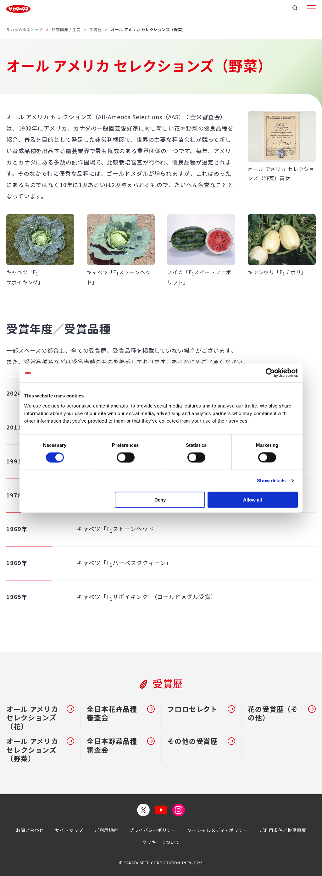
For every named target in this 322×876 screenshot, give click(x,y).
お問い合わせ (30, 830)
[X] (143, 810)
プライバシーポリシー (152, 830)
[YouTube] (161, 810)
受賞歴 (96, 29)
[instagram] (178, 810)
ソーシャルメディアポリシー (217, 830)
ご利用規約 (106, 830)
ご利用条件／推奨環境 (282, 830)
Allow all (252, 499)
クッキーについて (161, 842)
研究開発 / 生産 (66, 29)
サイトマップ (69, 830)
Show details (271, 480)
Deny (160, 499)
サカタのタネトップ (24, 29)
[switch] (126, 457)
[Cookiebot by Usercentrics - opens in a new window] (270, 373)
